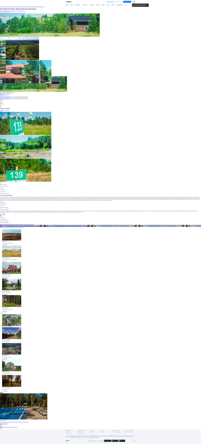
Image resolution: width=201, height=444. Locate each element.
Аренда (67, 4)
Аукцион (102, 430)
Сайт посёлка (2, 202)
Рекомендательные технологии (93, 437)
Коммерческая (92, 4)
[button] (1, 41)
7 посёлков (6, 207)
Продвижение (91, 431)
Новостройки (77, 4)
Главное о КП (2, 10)
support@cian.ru (73, 437)
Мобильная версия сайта (93, 440)
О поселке (18, 10)
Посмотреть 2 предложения (5, 110)
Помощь (102, 431)
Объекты (5, 10)
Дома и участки (84, 4)
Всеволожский (8, 92)
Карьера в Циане (68, 433)
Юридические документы (81, 430)
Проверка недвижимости (129, 431)
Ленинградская (2, 92)
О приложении (100, 440)
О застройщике (22, 10)
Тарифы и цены (68, 431)
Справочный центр (69, 430)
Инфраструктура (13, 10)
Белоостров (13, 92)
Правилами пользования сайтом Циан (75, 436)
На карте (9, 10)
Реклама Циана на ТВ (116, 430)
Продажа (71, 4)
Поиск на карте (91, 430)
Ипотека (98, 4)
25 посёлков (7, 209)
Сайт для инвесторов (81, 433)
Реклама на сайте (80, 431)
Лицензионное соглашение (96, 436)
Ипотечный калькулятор (117, 431)
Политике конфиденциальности (128, 436)
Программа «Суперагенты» (129, 430)
